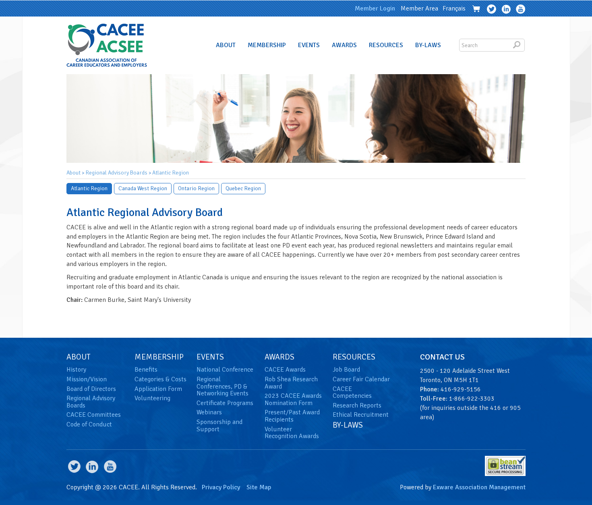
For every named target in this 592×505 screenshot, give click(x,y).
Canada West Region (142, 188)
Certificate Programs (225, 403)
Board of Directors (91, 389)
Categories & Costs (160, 379)
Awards (344, 45)
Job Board (346, 370)
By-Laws (428, 45)
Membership (267, 45)
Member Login (375, 8)
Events (309, 45)
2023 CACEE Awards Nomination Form (293, 399)
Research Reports (357, 405)
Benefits (146, 370)
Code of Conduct (89, 424)
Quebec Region (243, 188)
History (76, 370)
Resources (386, 45)
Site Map (258, 487)
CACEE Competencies (352, 392)
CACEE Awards (285, 370)
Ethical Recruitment (361, 415)
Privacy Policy (221, 487)
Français (454, 8)
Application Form (158, 389)
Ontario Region (196, 188)
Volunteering (152, 398)
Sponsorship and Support (219, 425)
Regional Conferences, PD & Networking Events (222, 386)
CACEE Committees (93, 415)
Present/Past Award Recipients (292, 416)
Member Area (419, 8)
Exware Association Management (479, 487)
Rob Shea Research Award (291, 383)
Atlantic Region (170, 172)
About (226, 45)
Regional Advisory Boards (116, 172)
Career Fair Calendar (361, 379)
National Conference (225, 370)
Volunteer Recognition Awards (292, 433)
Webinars (209, 412)
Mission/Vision (86, 379)
